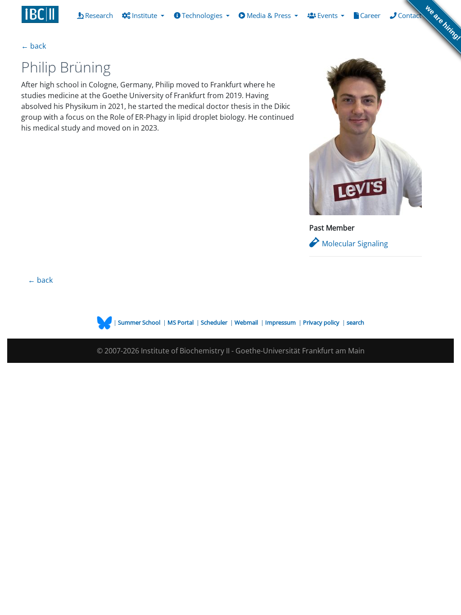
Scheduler (215, 322)
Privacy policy (322, 322)
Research (101, 15)
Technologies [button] (203, 15)
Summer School (140, 322)
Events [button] (328, 15)
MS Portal (181, 322)
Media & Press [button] (270, 15)
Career (372, 15)
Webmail (247, 322)
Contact (411, 15)
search (355, 322)
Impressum (281, 322)
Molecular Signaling (355, 244)
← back (33, 46)
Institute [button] (145, 15)
